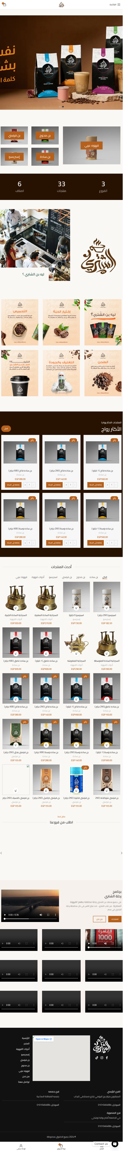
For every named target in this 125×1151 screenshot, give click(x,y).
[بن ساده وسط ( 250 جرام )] (61, 510)
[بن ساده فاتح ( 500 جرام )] (20, 452)
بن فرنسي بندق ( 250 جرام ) (16, 752)
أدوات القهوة (46, 619)
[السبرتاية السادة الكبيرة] (16, 597)
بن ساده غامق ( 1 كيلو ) (46, 661)
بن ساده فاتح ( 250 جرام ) (61, 470)
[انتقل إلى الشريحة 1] (63, 106)
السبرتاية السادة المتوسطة (107, 661)
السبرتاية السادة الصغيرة (46, 615)
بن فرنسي (15, 756)
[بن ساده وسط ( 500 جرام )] (20, 510)
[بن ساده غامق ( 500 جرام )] (16, 642)
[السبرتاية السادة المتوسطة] (106, 642)
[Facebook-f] (106, 1057)
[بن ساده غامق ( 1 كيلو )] (46, 642)
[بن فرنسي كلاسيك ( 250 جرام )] (16, 779)
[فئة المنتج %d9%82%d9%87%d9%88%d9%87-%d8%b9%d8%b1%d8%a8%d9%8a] (92, 145)
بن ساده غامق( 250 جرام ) (107, 706)
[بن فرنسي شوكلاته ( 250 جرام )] (106, 779)
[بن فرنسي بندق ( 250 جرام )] (16, 734)
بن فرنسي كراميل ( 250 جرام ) (46, 798)
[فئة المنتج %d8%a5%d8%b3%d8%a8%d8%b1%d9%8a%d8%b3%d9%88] (14, 157)
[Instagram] (101, 1057)
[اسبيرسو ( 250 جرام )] (106, 597)
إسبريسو (107, 619)
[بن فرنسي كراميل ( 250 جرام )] (46, 779)
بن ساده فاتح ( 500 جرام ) (20, 470)
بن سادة (102, 474)
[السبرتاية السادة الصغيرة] (46, 597)
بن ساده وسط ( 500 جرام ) (20, 528)
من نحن (26, 1076)
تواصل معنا (24, 1082)
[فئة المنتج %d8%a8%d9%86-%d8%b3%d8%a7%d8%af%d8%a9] (45, 157)
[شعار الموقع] (61, 4)
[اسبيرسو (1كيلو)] (76, 597)
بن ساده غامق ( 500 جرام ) (16, 661)
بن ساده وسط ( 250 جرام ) (61, 528)
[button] (95, 485)
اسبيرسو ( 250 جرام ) (107, 615)
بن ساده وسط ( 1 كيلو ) (102, 528)
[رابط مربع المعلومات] (92, 1094)
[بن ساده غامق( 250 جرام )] (106, 688)
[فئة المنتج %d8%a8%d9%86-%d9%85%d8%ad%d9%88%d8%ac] (45, 135)
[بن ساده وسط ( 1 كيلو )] (102, 510)
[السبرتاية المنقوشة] (76, 642)
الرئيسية (26, 1038)
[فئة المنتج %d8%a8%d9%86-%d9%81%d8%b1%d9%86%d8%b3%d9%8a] (14, 135)
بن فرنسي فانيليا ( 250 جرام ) (76, 798)
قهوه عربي (24, 1071)
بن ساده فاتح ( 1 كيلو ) (102, 470)
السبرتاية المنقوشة (76, 661)
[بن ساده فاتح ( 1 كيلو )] (102, 452)
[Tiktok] (96, 1057)
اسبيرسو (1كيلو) (76, 615)
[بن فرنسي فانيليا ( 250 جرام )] (76, 779)
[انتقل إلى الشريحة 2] (60, 106)
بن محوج (25, 1065)
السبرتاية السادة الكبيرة (16, 615)
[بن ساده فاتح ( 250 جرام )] (61, 452)
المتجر (27, 1043)
